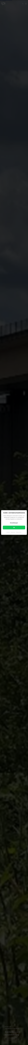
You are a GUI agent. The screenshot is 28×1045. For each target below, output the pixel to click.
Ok (14, 527)
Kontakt (8, 532)
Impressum (13, 532)
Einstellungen (14, 523)
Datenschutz (18, 532)
